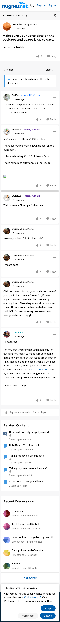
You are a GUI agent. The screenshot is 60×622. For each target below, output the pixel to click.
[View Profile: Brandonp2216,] (7, 540)
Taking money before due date (26, 455)
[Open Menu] (55, 15)
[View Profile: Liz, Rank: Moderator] (7, 334)
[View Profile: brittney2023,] (7, 526)
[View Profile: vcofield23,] (7, 513)
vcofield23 (32, 515)
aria (25, 485)
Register (41, 5)
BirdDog (16, 95)
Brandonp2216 (34, 541)
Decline (48, 615)
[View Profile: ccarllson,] (7, 553)
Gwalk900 (16, 129)
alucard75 (17, 24)
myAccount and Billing (17, 15)
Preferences (28, 615)
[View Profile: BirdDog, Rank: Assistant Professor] (7, 97)
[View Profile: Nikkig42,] (7, 566)
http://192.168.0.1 (41, 369)
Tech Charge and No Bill (25, 524)
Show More (32, 577)
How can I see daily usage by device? (29, 432)
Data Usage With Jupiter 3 (24, 445)
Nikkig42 (32, 568)
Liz (13, 332)
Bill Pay (16, 563)
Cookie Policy (31, 597)
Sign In (52, 5)
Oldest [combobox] (51, 70)
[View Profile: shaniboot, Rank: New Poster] (7, 231)
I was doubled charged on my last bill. (33, 537)
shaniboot (17, 228)
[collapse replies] (30, 92)
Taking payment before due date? (28, 468)
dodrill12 (27, 475)
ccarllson (33, 554)
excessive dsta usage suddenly (26, 481)
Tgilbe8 (27, 462)
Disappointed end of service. (28, 550)
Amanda (27, 439)
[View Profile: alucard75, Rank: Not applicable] (7, 26)
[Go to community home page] (15, 5)
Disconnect (18, 511)
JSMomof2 (28, 449)
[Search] (32, 5)
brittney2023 (33, 528)
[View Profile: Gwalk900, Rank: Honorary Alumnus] (7, 131)
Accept (48, 608)
